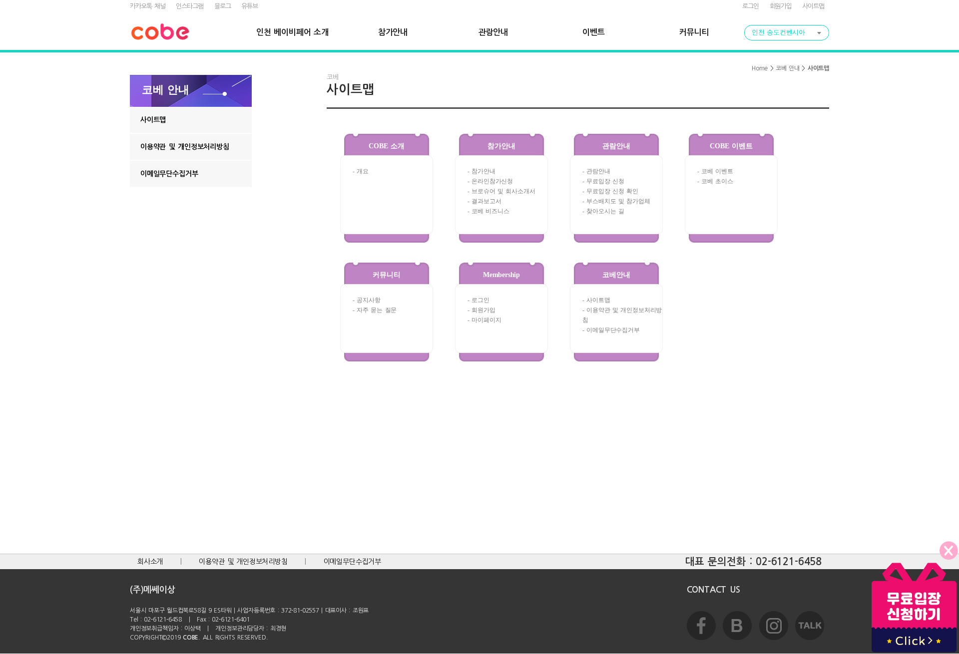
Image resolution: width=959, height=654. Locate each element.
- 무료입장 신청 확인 (610, 191)
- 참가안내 (481, 171)
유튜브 (249, 6)
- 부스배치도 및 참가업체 (616, 201)
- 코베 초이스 (715, 181)
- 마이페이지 (484, 320)
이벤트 (593, 32)
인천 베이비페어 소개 (292, 32)
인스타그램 (189, 6)
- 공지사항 (367, 300)
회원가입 (781, 6)
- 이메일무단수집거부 (611, 330)
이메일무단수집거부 (169, 173)
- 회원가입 (481, 310)
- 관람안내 (596, 171)
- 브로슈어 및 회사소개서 (501, 191)
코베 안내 (788, 68)
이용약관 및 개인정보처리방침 (184, 146)
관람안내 (493, 32)
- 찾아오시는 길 (603, 211)
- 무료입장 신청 (603, 181)
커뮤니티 (694, 32)
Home (760, 68)
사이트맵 (813, 6)
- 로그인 (478, 300)
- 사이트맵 (596, 300)
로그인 (750, 6)
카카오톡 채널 (147, 6)
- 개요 (361, 171)
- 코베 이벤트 (715, 171)
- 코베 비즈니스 (488, 211)
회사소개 (150, 561)
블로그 (222, 6)
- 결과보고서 (484, 201)
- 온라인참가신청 (490, 181)
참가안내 (393, 32)
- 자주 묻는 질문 (375, 310)
